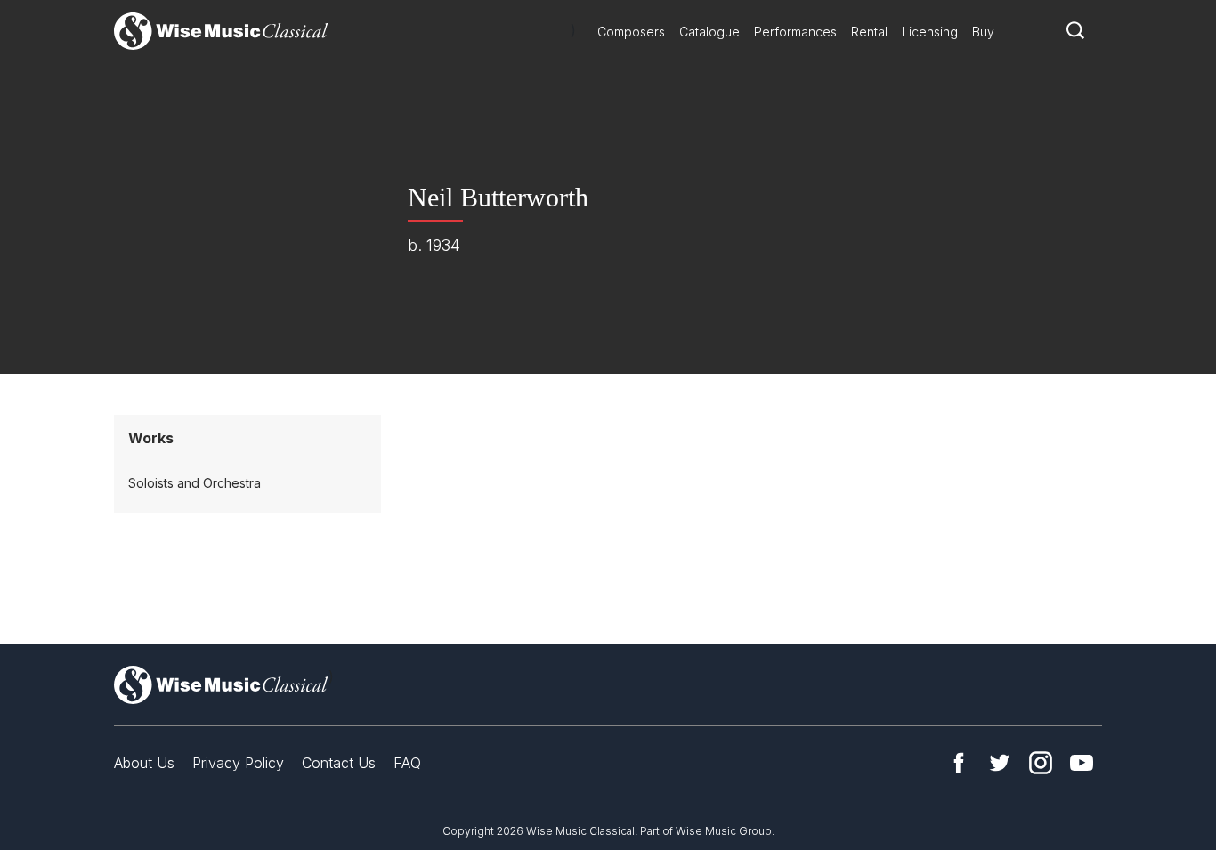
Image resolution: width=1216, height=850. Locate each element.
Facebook (958, 762)
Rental (869, 31)
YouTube (1081, 762)
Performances (795, 31)
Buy (983, 31)
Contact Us (339, 763)
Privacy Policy (238, 763)
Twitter (999, 762)
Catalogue (709, 31)
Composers (631, 31)
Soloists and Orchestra (194, 482)
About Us (144, 763)
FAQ (407, 763)
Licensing (930, 31)
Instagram (1040, 762)
